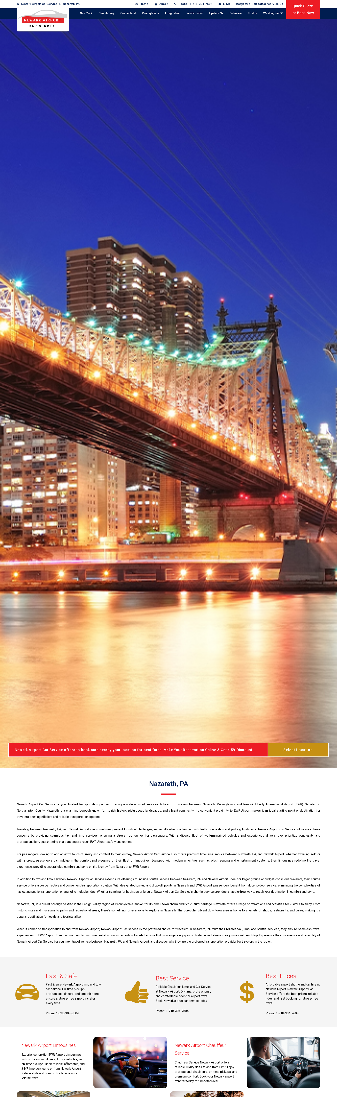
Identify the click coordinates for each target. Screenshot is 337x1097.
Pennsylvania (150, 13)
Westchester (195, 13)
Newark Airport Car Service (39, 4)
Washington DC (273, 13)
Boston (252, 13)
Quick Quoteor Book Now (303, 9)
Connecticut (128, 13)
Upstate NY (216, 13)
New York (86, 13)
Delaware (236, 13)
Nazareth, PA (71, 4)
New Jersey (106, 13)
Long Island (173, 13)
